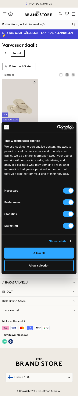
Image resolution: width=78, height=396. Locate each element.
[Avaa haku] (61, 14)
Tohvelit (18, 53)
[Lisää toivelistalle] (34, 82)
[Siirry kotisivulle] (38, 13)
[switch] (68, 202)
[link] (38, 13)
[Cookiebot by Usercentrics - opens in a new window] (57, 127)
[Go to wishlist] (67, 13)
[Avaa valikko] (4, 13)
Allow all (39, 253)
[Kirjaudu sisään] (10, 14)
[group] (67, 75)
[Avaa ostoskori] (74, 13)
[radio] (61, 75)
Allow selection (39, 265)
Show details (57, 241)
